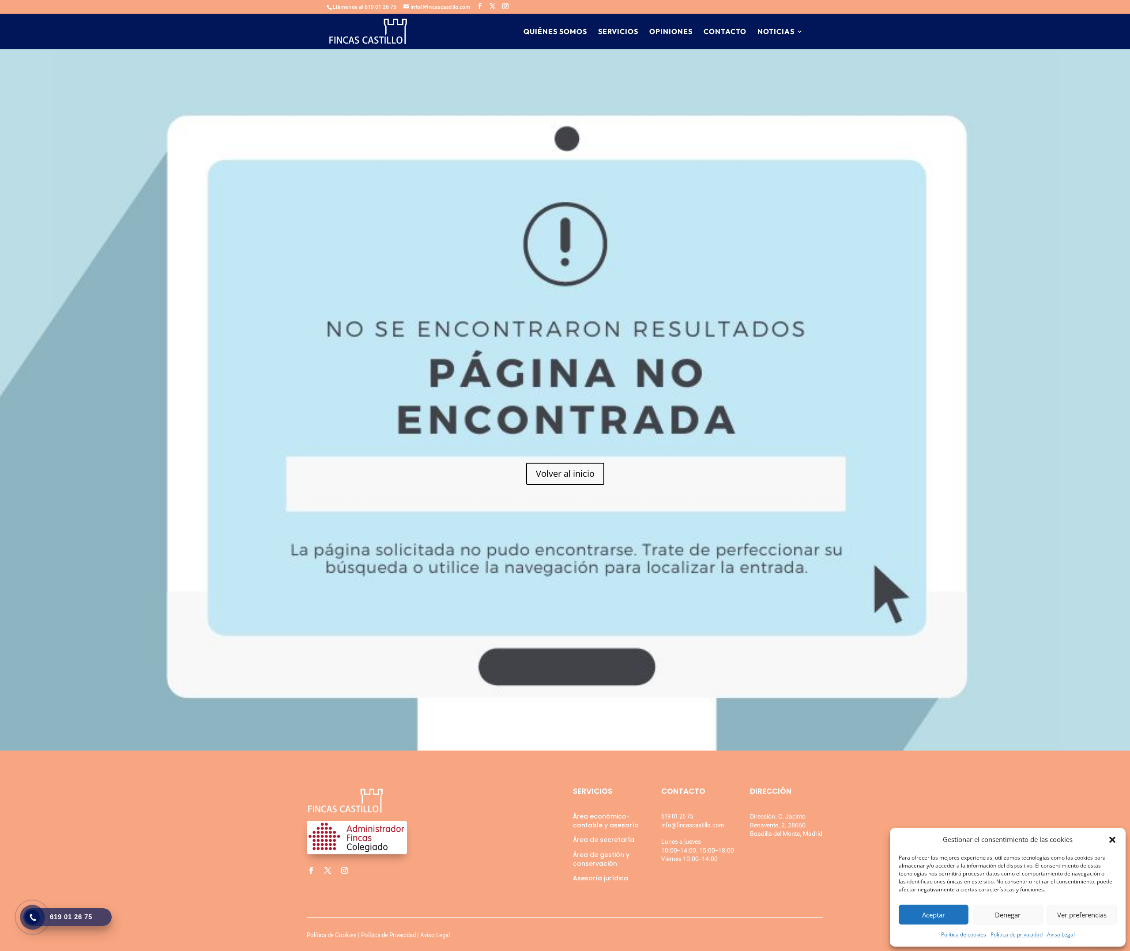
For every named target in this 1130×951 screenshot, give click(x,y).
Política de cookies (963, 934)
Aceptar (933, 914)
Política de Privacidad (388, 935)
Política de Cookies (332, 935)
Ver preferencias (1082, 914)
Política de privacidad (1017, 934)
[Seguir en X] (327, 870)
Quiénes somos (555, 32)
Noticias (776, 32)
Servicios (618, 32)
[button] (1112, 839)
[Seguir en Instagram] (344, 870)
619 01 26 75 (677, 816)
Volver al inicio (565, 473)
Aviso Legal (1061, 934)
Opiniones (671, 32)
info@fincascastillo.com (692, 825)
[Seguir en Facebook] (310, 870)
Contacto (725, 32)
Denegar (1008, 914)
